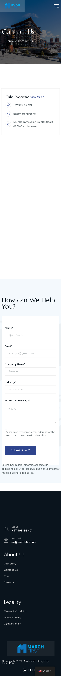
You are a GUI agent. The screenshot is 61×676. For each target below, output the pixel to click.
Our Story (10, 563)
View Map (36, 97)
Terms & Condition (15, 611)
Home (9, 41)
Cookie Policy (12, 623)
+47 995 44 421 (22, 104)
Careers (9, 582)
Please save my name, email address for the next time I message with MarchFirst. (30, 434)
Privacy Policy (12, 617)
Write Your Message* (17, 400)
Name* (9, 328)
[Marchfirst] (12, 5)
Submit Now (19, 450)
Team (7, 576)
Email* (8, 346)
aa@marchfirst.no (24, 113)
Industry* (10, 382)
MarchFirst (29, 661)
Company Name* (15, 364)
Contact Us (11, 569)
